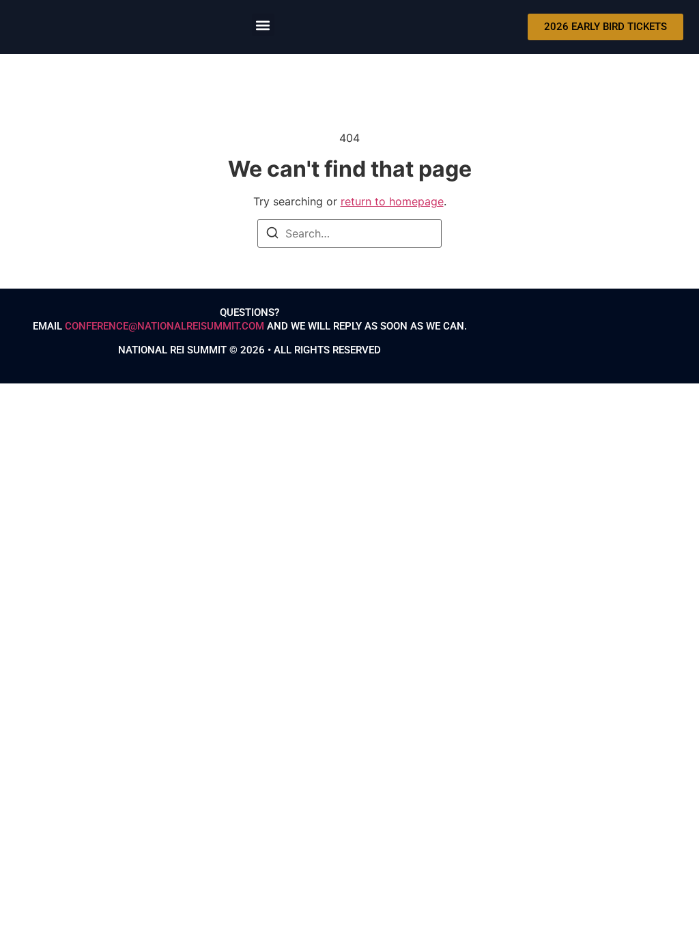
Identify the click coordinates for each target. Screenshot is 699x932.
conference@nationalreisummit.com (164, 326)
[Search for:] (349, 233)
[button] (263, 25)
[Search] (272, 234)
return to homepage (392, 201)
